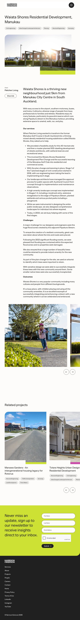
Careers (7, 581)
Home (7, 589)
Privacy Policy (9, 592)
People (7, 578)
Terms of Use (9, 596)
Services (8, 567)
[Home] (11, 5)
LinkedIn (8, 599)
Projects (8, 574)
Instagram (8, 603)
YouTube (8, 607)
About (7, 570)
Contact (7, 585)
